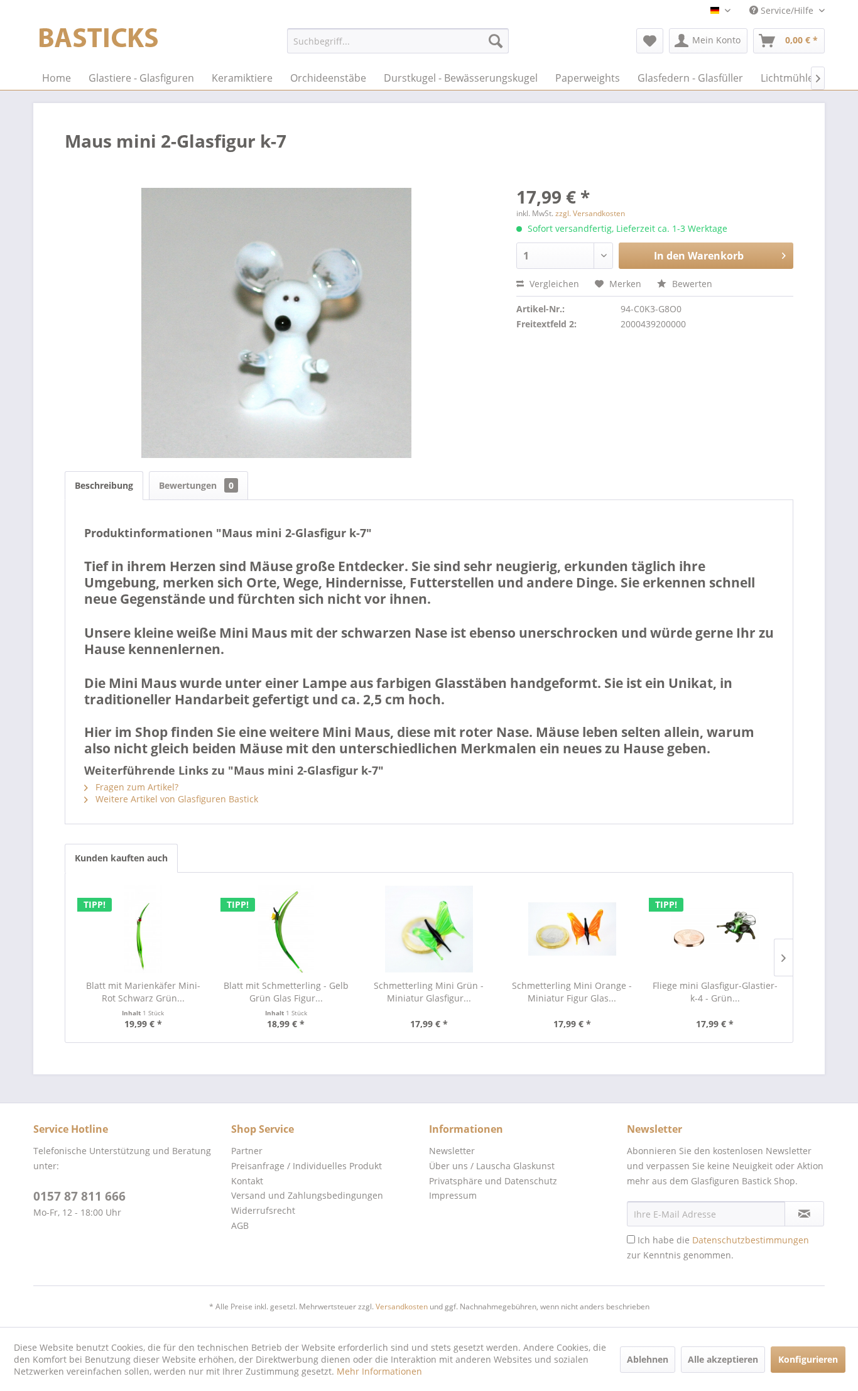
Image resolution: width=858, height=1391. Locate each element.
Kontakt (247, 1181)
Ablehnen (647, 1359)
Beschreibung (104, 485)
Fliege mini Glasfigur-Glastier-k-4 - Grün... (715, 991)
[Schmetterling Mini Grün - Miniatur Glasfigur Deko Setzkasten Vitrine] (429, 929)
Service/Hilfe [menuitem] (787, 10)
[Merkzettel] (649, 40)
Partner (247, 1151)
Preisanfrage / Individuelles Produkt (306, 1166)
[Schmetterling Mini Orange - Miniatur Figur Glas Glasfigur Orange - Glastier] (572, 929)
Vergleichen (553, 284)
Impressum (453, 1195)
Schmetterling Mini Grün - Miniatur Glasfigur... (429, 991)
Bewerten (691, 284)
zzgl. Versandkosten (590, 213)
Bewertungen (196, 485)
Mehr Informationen (379, 1371)
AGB (240, 1225)
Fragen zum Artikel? (135, 787)
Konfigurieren (808, 1359)
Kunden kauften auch (121, 858)
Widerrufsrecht (263, 1210)
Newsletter (452, 1151)
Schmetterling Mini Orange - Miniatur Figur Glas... (572, 991)
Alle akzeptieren (723, 1359)
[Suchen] (495, 40)
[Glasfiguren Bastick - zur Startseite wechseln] (99, 44)
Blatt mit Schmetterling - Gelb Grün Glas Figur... (286, 991)
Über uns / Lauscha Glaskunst (492, 1166)
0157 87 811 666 (79, 1196)
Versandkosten (402, 1306)
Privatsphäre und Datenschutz (493, 1181)
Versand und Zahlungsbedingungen (307, 1195)
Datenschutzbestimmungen (750, 1240)
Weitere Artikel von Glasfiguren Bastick (175, 799)
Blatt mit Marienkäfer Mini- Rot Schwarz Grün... (143, 991)
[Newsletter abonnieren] (804, 1213)
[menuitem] (398, 40)
